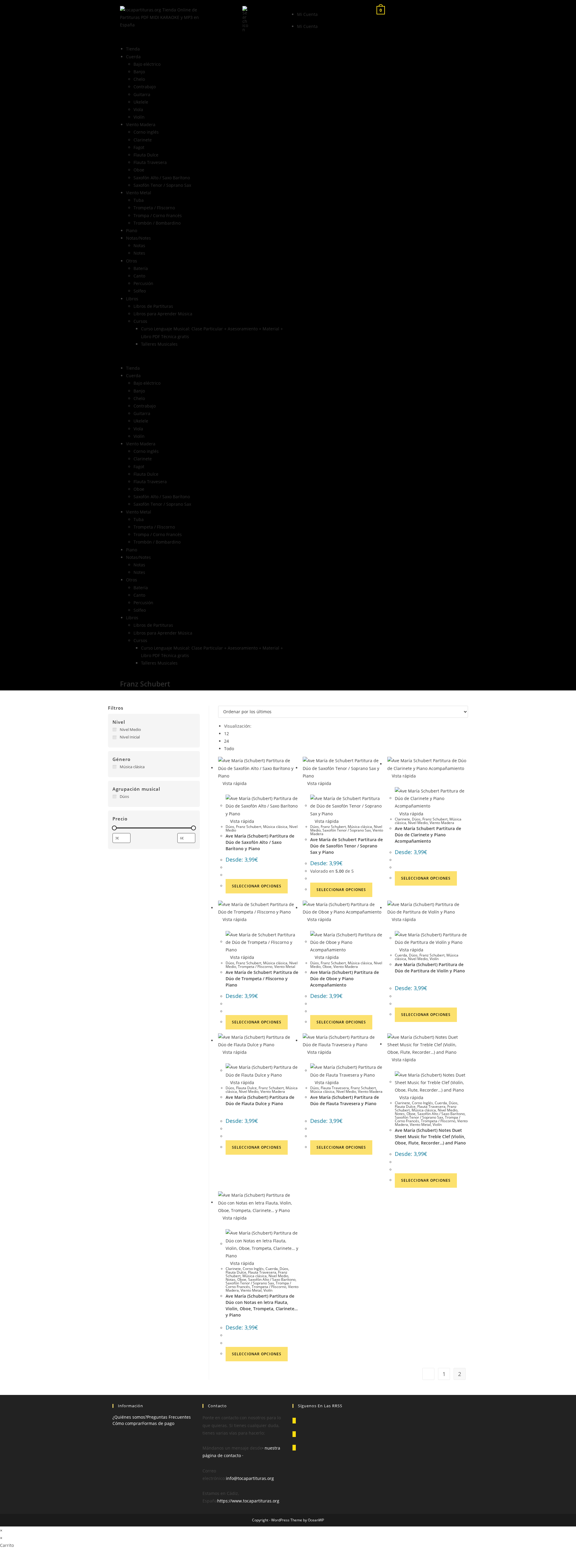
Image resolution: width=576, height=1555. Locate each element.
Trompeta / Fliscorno (154, 208)
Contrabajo (145, 86)
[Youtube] (294, 1447)
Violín (139, 117)
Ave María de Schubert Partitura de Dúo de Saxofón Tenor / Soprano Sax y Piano (346, 846)
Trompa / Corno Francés (158, 215)
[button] (202, 356)
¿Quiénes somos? (129, 1417)
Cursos (140, 321)
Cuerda (133, 56)
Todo (229, 748)
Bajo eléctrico (147, 64)
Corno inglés (146, 132)
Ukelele (141, 102)
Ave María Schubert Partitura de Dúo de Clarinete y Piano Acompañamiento (428, 835)
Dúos (230, 826)
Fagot (139, 147)
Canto (139, 276)
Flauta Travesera (150, 162)
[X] (294, 1420)
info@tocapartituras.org (250, 1478)
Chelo (139, 79)
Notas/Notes (138, 238)
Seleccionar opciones (256, 886)
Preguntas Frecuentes (169, 1417)
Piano (131, 230)
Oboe (139, 170)
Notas (139, 245)
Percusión (143, 283)
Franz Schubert (248, 826)
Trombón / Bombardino (157, 223)
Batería (141, 268)
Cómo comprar (127, 1423)
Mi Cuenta (307, 14)
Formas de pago (158, 1423)
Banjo (139, 71)
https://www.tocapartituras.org (248, 1501)
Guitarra (142, 94)
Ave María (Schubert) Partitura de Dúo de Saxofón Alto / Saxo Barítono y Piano (260, 842)
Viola (138, 109)
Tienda (133, 49)
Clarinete (143, 140)
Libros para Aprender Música (163, 314)
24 (226, 741)
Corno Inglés (422, 1102)
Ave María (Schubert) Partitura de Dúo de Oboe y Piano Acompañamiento (344, 978)
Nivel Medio (418, 822)
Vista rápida (234, 783)
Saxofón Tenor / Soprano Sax (162, 185)
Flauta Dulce (146, 155)
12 (226, 733)
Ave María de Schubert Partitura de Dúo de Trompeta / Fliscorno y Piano (262, 978)
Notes (139, 253)
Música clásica (275, 826)
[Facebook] (294, 1434)
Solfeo (140, 291)
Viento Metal (138, 193)
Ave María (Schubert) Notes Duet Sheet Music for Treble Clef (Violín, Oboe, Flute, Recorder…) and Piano (430, 1136)
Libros (132, 299)
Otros (131, 261)
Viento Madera (140, 124)
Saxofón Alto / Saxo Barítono (162, 177)
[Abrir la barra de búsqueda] (245, 18)
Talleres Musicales (159, 344)
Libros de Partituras (153, 306)
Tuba (139, 200)
